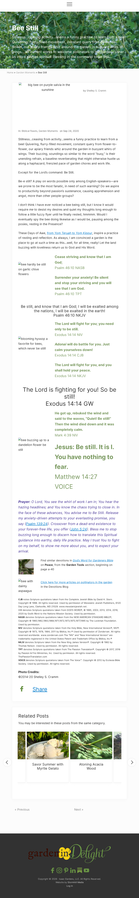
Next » (78, 809)
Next (132, 762)
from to (69, 233)
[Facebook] (21, 689)
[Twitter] (28, 689)
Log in (69, 886)
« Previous (22, 809)
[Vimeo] (79, 871)
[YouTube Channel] (86, 871)
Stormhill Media (76, 882)
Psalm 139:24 (36, 524)
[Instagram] (59, 871)
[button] (69, 4)
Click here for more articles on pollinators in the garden (76, 582)
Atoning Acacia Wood (91, 766)
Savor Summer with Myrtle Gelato (47, 766)
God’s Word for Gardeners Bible (93, 560)
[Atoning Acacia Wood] (91, 743)
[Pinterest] (66, 871)
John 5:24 (79, 529)
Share (40, 689)
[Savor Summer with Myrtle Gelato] (48, 743)
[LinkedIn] (73, 871)
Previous (7, 762)
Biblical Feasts (29, 130)
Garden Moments (48, 130)
